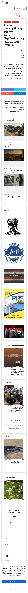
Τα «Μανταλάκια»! (9, 208)
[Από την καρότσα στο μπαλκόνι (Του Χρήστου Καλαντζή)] (14, 155)
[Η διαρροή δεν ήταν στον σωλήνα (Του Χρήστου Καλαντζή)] (14, 180)
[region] (14, 578)
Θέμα (6, 538)
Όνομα (6, 526)
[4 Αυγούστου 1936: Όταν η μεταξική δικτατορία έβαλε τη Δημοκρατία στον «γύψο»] (13, 395)
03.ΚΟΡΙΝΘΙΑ (9, 12)
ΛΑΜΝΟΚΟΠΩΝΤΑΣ (10, 477)
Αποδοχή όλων (14, 581)
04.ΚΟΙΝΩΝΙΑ (15, 21)
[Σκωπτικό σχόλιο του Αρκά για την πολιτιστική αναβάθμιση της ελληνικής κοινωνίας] (13, 357)
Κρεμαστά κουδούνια (16, 501)
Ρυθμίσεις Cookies (14, 585)
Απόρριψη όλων (14, 589)
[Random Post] (22, 2)
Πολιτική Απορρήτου (8, 578)
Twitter (19, 89)
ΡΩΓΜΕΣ (7, 437)
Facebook (7, 89)
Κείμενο (6, 544)
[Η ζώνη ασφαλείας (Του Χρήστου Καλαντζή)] (14, 129)
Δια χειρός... (8, 345)
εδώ (10, 78)
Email (6, 532)
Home (2, 12)
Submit (7, 560)
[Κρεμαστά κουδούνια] (13, 489)
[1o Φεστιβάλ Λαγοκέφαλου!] (13, 449)
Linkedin (20, 93)
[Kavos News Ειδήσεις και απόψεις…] (7, 2)
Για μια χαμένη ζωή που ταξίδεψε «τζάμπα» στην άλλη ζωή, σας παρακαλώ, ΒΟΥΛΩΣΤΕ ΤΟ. (15, 108)
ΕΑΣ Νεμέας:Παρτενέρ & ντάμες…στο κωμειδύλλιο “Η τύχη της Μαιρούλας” (14, 101)
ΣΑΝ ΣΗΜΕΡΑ (8, 383)
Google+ (7, 93)
